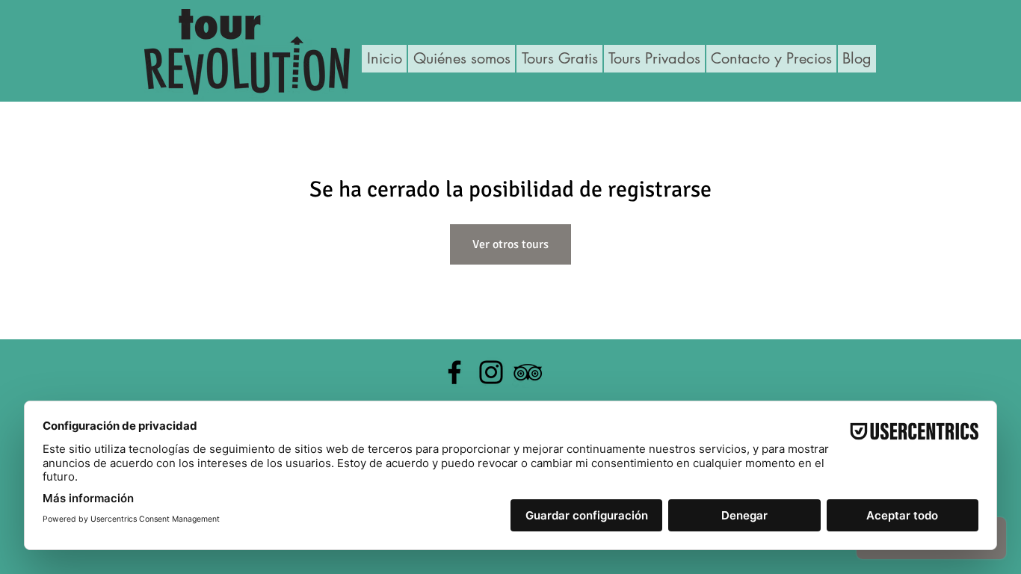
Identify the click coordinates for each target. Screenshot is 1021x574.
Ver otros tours (510, 244)
